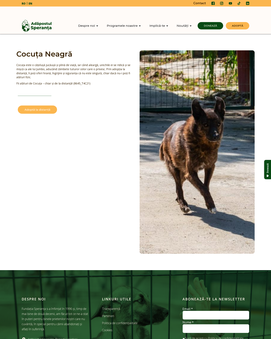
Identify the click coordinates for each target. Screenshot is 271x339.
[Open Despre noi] (97, 25)
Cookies (107, 330)
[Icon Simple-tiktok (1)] (239, 3)
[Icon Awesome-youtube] (230, 3)
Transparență (111, 309)
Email (188, 308)
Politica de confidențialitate (119, 323)
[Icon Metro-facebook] (213, 3)
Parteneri (108, 316)
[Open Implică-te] (167, 25)
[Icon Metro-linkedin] (247, 3)
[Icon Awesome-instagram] (221, 3)
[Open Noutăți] (190, 25)
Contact (199, 3)
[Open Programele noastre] (139, 25)
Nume (188, 322)
